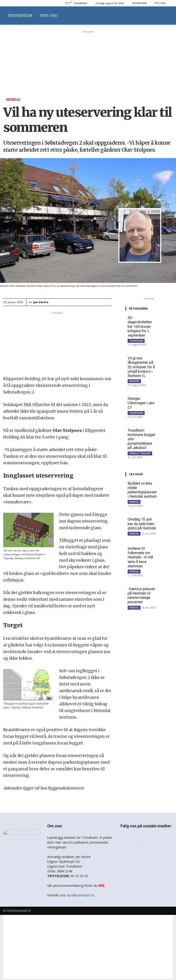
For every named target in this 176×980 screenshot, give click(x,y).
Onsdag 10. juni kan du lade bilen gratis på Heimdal (142, 523)
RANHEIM (134, 381)
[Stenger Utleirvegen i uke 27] (166, 401)
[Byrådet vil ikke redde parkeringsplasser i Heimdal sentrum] (166, 486)
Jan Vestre (40, 302)
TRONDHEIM (139, 3)
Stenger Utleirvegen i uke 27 (141, 402)
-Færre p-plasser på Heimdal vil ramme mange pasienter (141, 595)
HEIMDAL (13, 99)
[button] (167, 15)
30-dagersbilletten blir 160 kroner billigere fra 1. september (140, 326)
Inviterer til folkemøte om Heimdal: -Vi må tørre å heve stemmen (140, 557)
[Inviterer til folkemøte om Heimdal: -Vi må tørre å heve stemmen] (166, 551)
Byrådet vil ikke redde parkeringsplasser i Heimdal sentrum (142, 490)
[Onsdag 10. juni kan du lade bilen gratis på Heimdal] (166, 521)
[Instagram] (134, 840)
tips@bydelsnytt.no (81, 895)
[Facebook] (124, 840)
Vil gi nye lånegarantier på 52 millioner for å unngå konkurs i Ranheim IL (141, 367)
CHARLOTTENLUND (140, 453)
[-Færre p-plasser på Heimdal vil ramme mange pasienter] (166, 591)
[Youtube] (145, 840)
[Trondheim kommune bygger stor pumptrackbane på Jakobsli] (166, 433)
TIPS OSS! (159, 3)
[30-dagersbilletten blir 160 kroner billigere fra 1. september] (166, 320)
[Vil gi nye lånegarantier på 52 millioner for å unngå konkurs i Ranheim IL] (166, 360)
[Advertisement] (88, 57)
